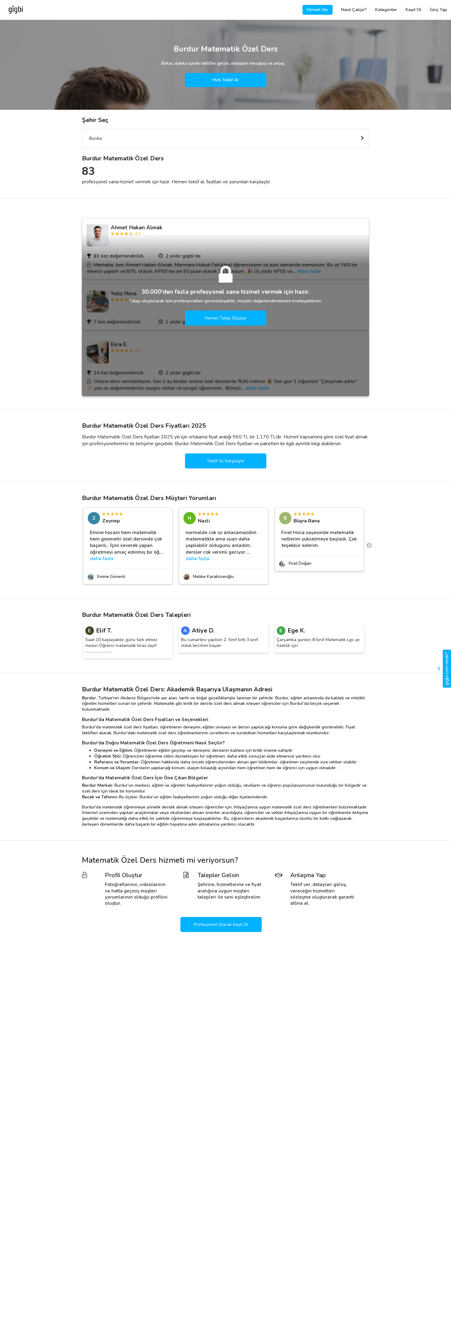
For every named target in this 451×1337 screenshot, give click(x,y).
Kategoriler (386, 10)
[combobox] (225, 138)
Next (369, 546)
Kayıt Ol (413, 10)
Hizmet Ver (317, 10)
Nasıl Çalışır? (354, 10)
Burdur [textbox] (95, 138)
